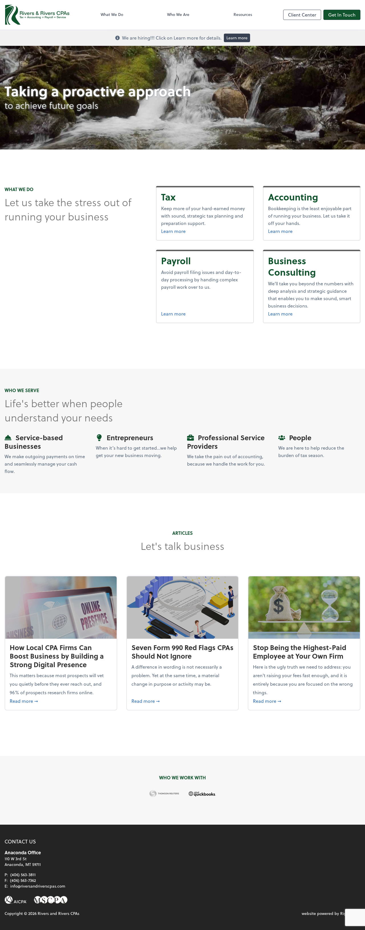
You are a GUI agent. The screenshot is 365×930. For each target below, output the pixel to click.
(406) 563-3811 (23, 875)
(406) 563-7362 (23, 880)
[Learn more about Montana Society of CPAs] (51, 900)
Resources (243, 14)
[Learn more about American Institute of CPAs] (16, 900)
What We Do (112, 14)
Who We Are (178, 14)
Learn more (237, 38)
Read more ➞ (61, 700)
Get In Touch (342, 14)
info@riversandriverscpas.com (37, 886)
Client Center (302, 14)
